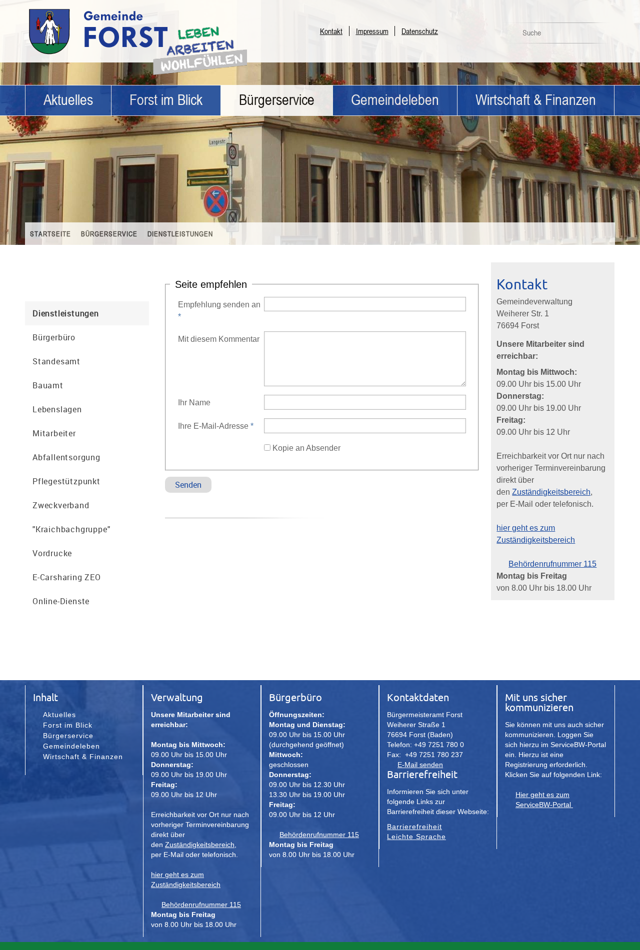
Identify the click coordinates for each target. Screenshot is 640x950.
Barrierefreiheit (414, 827)
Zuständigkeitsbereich (551, 492)
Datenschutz (420, 31)
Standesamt (56, 361)
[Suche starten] (601, 35)
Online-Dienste (61, 601)
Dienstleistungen (180, 233)
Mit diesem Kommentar (219, 339)
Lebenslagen (57, 409)
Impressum (372, 31)
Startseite (50, 233)
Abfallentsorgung (66, 457)
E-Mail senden (420, 765)
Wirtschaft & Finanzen (536, 100)
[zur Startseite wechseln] (125, 53)
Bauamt (48, 385)
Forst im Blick (166, 100)
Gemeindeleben (395, 100)
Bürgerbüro (54, 337)
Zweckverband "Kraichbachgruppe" (71, 517)
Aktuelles (68, 100)
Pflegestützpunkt (66, 481)
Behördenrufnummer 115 (552, 564)
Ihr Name (194, 402)
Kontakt (331, 31)
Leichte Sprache (416, 837)
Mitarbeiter (54, 433)
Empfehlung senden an (219, 310)
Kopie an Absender (306, 448)
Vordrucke (52, 553)
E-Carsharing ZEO (66, 577)
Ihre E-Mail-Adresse (216, 426)
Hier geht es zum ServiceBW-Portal (544, 800)
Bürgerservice (276, 100)
